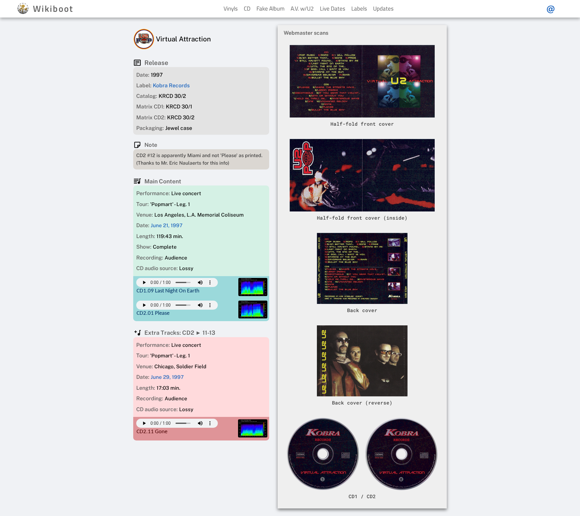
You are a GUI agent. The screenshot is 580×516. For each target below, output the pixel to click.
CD (247, 8)
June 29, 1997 (167, 377)
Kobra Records (171, 85)
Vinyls (231, 8)
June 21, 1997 (166, 226)
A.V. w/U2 (302, 8)
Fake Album (270, 8)
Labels (359, 8)
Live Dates (332, 8)
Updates (383, 8)
